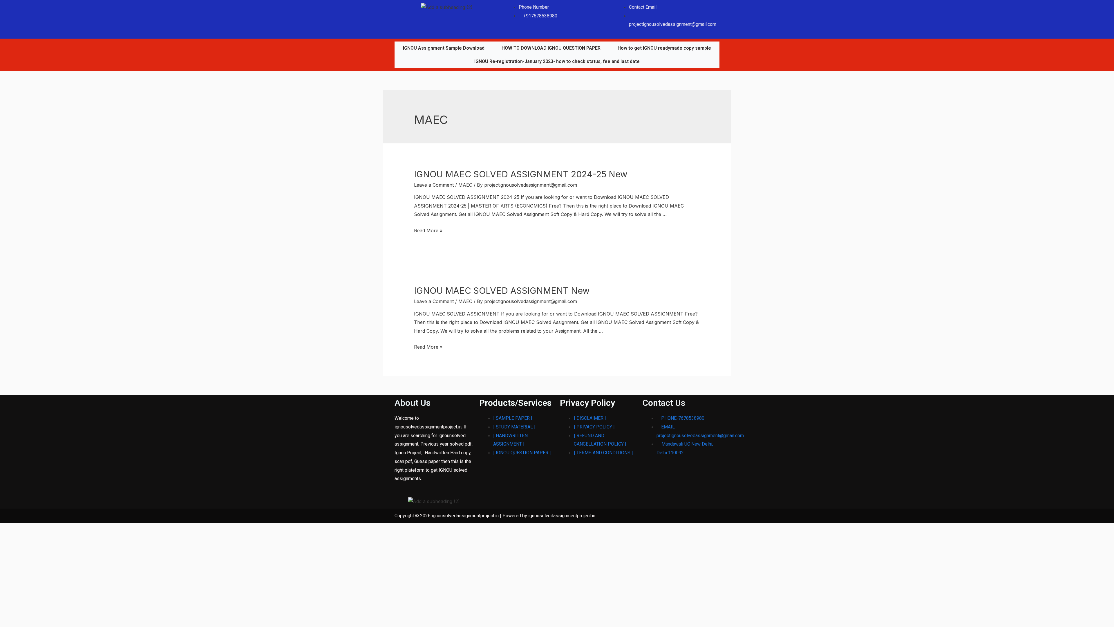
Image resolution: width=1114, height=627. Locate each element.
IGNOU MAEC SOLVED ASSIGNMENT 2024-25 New (520, 174)
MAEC (465, 185)
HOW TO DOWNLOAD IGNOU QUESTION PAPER (551, 48)
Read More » (428, 230)
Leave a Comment (434, 185)
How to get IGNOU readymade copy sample (664, 48)
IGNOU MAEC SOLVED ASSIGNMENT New (502, 290)
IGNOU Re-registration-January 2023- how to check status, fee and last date (557, 61)
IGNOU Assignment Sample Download (443, 48)
